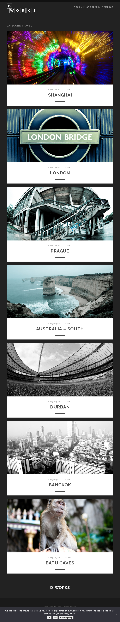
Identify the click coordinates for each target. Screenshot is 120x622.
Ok (49, 617)
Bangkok (60, 484)
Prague (60, 251)
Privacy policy (66, 617)
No (55, 617)
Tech (77, 7)
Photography (91, 7)
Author (108, 7)
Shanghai (60, 95)
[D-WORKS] (22, 12)
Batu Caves (60, 562)
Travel (67, 90)
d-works (60, 587)
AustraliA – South (60, 328)
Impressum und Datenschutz (60, 606)
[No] (116, 614)
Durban (60, 406)
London (60, 172)
